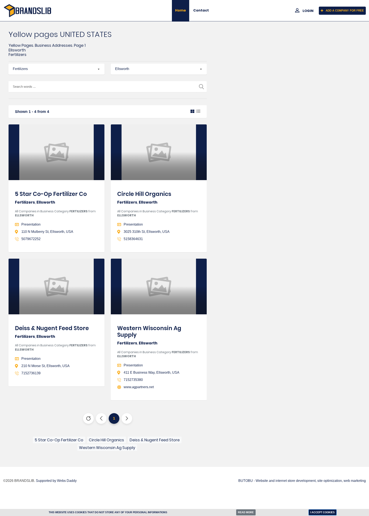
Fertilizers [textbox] (20, 69)
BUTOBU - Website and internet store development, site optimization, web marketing (302, 480)
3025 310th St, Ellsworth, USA (147, 231)
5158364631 (133, 239)
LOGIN (308, 10)
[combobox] (56, 69)
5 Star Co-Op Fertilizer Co (51, 194)
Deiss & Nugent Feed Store (52, 328)
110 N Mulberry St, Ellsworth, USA (47, 231)
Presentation (31, 224)
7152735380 (133, 380)
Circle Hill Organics (144, 194)
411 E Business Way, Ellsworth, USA (151, 372)
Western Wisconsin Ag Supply (149, 331)
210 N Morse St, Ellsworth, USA (45, 366)
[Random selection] (88, 418)
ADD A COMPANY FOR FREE (345, 10)
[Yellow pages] (30, 10)
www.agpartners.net (139, 387)
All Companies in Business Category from (55, 213)
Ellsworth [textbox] (122, 69)
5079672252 (31, 239)
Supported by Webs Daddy (56, 480)
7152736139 (31, 373)
